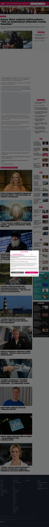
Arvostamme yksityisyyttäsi (17, 254)
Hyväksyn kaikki (31, 272)
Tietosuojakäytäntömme (34, 275)
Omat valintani (17, 272)
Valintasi (31, 254)
